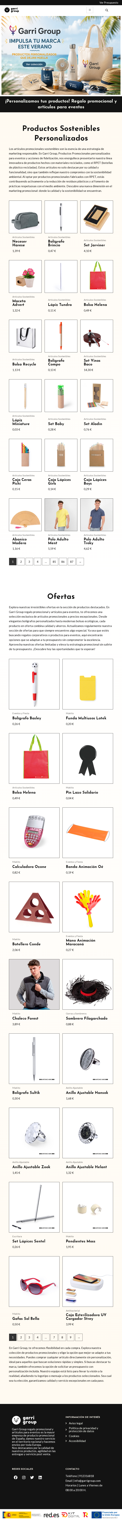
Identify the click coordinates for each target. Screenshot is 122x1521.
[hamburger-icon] (89, 10)
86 (63, 561)
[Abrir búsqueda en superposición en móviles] (106, 9)
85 (54, 561)
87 (71, 561)
